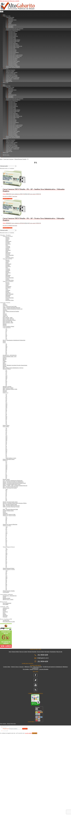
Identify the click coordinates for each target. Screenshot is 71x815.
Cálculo (10, 22)
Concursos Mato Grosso (13, 44)
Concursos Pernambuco (13, 52)
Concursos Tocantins (12, 65)
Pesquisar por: (6, 728)
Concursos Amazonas (13, 36)
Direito (9, 23)
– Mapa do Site (9, 81)
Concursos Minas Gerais (13, 47)
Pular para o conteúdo (14, 1)
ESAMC (45, 666)
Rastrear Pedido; (15, 651)
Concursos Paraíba (12, 49)
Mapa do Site (59, 651)
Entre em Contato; (23, 651)
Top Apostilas (26, 669)
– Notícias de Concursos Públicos (13, 29)
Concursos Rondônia (13, 58)
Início (4, 14)
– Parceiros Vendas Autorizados (12, 77)
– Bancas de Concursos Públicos (13, 67)
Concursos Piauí (11, 53)
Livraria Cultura (6, 666)
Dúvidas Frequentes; (32, 651)
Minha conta (5, 82)
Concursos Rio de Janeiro (14, 57)
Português (10, 21)
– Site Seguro (8, 80)
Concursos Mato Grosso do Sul (15, 46)
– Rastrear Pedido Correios (11, 72)
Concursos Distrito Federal (14, 39)
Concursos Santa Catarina (14, 61)
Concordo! (35, 733)
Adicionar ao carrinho (7, 198)
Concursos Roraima (12, 60)
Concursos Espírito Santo (13, 41)
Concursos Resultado (43, 669)
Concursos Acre (11, 32)
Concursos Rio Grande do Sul (14, 56)
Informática (10, 26)
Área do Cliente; (40, 651)
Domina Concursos (33, 669)
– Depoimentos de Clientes (11, 75)
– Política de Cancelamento (11, 76)
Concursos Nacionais (13, 31)
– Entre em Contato (10, 71)
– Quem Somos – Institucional (12, 78)
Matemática (10, 18)
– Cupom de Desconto (10, 73)
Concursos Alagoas (12, 33)
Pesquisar (25, 728)
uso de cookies (28, 733)
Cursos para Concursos (8, 159)
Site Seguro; (47, 651)
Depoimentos (53, 651)
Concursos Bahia (12, 37)
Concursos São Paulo (13, 62)
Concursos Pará (11, 48)
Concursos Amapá (12, 34)
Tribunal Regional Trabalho (20, 159)
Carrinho (5, 730)
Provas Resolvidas (12, 24)
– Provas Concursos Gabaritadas (13, 66)
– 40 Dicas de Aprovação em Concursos (14, 28)
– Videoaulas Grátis (10, 17)
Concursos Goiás (12, 42)
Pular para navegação (4, 1)
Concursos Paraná (12, 51)
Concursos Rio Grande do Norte (15, 54)
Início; (10, 651)
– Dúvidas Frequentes (10, 70)
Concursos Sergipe (12, 63)
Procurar (5, 727)
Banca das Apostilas (37, 666)
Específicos (10, 27)
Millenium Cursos (28, 666)
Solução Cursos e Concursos (17, 666)
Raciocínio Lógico (12, 19)
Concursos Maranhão (13, 43)
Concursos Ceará (12, 38)
